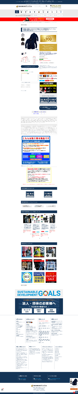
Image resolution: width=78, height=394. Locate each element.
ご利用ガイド (45, 15)
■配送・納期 (57, 351)
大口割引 (50, 15)
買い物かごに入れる (48, 73)
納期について (55, 319)
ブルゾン (26, 22)
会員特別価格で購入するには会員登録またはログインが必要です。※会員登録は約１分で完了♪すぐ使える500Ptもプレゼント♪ (48, 67)
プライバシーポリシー (47, 346)
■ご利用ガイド (57, 348)
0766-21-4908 (38, 378)
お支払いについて (30, 319)
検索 (46, 6)
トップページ (20, 22)
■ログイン (56, 360)
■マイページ (57, 359)
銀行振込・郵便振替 (29, 329)
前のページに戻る (23, 24)
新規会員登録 (35, 15)
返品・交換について (21, 346)
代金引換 (28, 324)
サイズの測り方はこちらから (30, 66)
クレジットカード (29, 321)
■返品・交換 (57, 352)
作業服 (23, 22)
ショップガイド (58, 346)
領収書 (27, 339)
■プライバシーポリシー (58, 356)
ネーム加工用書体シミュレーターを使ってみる (48, 108)
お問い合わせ (55, 15)
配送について (42, 319)
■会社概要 (56, 355)
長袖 (27, 22)
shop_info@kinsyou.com (19, 334)
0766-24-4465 (23, 378)
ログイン (40, 15)
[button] (22, 227)
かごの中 (60, 15)
